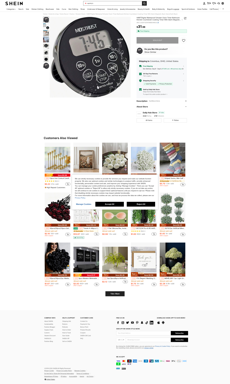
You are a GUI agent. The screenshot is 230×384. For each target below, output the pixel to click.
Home (45, 14)
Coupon (83, 333)
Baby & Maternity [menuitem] (158, 9)
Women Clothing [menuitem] (37, 9)
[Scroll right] (223, 9)
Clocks (71, 14)
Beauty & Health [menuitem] (144, 9)
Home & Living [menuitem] (112, 9)
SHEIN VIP (65, 338)
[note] (57, 175)
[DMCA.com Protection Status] (124, 368)
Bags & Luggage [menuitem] (173, 9)
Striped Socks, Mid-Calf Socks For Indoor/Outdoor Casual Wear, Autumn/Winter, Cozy (172, 178)
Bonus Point (84, 327)
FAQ (81, 338)
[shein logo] (14, 3)
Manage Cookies (80, 371)
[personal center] (204, 3)
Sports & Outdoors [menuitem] (188, 9)
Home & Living (53, 14)
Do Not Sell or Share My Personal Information (59, 373)
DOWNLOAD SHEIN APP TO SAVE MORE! (171, 318)
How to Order (66, 330)
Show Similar (150, 52)
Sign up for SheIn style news (128, 329)
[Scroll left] (220, 9)
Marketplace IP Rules (51, 376)
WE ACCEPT (120, 357)
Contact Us (83, 321)
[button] (218, 3)
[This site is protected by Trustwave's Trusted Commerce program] (118, 368)
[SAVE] (183, 40)
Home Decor (64, 14)
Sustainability (48, 324)
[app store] (158, 324)
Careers (47, 333)
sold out (157, 40)
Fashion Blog (48, 341)
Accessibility (73, 376)
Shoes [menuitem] (82, 9)
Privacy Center (49, 371)
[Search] (144, 3)
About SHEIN (48, 321)
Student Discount (49, 335)
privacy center (148, 348)
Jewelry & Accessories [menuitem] (127, 9)
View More (115, 294)
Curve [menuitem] (64, 9)
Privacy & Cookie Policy (162, 346)
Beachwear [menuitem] (50, 9)
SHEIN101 (47, 338)
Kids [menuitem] (57, 9)
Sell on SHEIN (67, 341)
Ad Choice (90, 376)
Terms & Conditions (82, 373)
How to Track (66, 333)
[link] (209, 3)
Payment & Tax (85, 324)
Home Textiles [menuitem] (202, 9)
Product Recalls (85, 330)
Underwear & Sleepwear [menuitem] (96, 9)
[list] (135, 322)
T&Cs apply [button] (147, 76)
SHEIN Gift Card (85, 335)
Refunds (65, 327)
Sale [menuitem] (27, 9)
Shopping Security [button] (149, 80)
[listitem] (57, 166)
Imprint (82, 376)
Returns (64, 324)
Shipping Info (66, 321)
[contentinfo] (152, 362)
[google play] (163, 324)
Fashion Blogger (49, 327)
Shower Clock (80, 14)
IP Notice (64, 376)
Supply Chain (48, 330)
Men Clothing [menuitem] (73, 9)
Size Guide (65, 335)
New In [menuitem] (20, 9)
